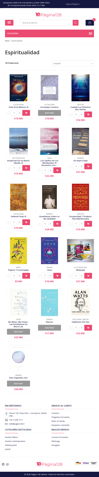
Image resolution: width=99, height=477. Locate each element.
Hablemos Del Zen (80, 322)
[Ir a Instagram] (3, 464)
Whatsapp (55, 441)
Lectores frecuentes (59, 437)
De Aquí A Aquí (81, 160)
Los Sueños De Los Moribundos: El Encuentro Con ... (49, 162)
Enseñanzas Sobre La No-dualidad (49, 217)
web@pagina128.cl (16, 424)
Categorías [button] (12, 33)
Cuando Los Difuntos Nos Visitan (81, 108)
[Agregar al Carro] (26, 113)
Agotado (49, 113)
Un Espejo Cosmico (49, 107)
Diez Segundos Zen (18, 377)
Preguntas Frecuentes (60, 417)
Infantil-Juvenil (11, 445)
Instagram (55, 445)
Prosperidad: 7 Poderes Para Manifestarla (80, 217)
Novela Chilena (11, 437)
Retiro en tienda (58, 421)
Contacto (55, 413)
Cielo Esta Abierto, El (18, 107)
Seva (49, 270)
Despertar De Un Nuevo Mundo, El (18, 161)
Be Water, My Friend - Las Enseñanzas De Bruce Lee (18, 324)
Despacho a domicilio (60, 425)
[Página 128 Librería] (48, 15)
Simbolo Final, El (18, 216)
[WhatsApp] (7, 464)
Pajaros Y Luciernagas (18, 270)
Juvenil (7, 449)
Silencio (49, 322)
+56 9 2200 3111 (16, 420)
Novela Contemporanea (15, 441)
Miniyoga (80, 270)
